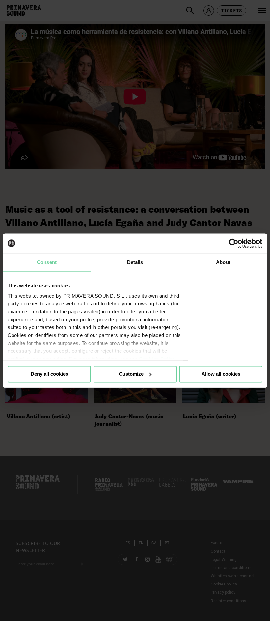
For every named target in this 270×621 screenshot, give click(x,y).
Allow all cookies (221, 374)
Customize (131, 374)
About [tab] (223, 262)
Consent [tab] (47, 262)
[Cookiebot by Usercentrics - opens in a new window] (233, 243)
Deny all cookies (49, 374)
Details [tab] (135, 262)
